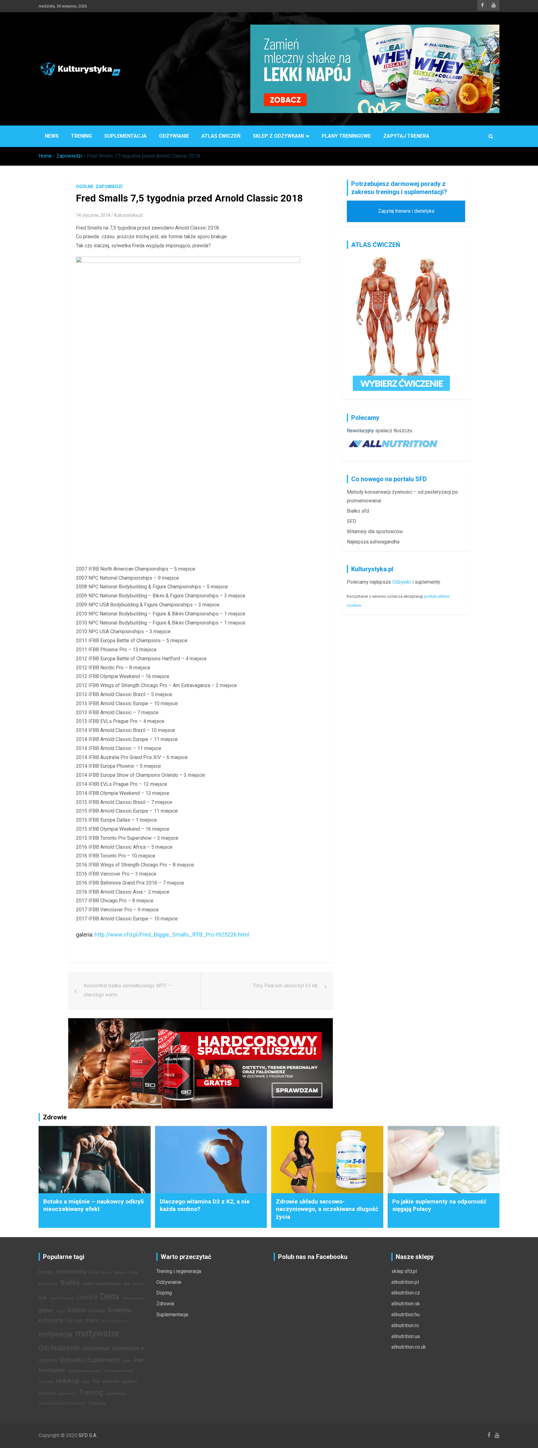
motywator (97, 1333)
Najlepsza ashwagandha (373, 542)
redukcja (67, 1380)
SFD (351, 521)
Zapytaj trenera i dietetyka (406, 211)
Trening (81, 136)
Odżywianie (174, 136)
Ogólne (84, 186)
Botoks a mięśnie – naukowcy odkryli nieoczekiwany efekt (93, 1205)
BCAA (133, 1272)
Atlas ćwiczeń (220, 136)
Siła (96, 1381)
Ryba (85, 1382)
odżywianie (96, 1348)
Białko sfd (358, 511)
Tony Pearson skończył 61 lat (285, 986)
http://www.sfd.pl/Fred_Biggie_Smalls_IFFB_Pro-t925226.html (172, 934)
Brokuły (138, 1284)
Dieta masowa (133, 1298)
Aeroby (46, 1272)
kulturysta (51, 1320)
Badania (120, 1272)
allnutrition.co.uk (408, 1347)
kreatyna (119, 1310)
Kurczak (74, 1320)
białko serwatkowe (102, 1283)
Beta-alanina (48, 1284)
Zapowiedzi (109, 186)
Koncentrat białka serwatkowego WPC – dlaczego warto (127, 990)
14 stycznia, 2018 (93, 215)
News (52, 136)
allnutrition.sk (405, 1304)
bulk (43, 1298)
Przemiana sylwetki (119, 1371)
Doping (164, 1293)
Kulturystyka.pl (128, 215)
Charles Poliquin (62, 1298)
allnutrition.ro (405, 1325)
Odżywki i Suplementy (90, 1360)
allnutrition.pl (405, 1282)
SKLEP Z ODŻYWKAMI (278, 136)
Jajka (60, 1311)
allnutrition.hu (405, 1314)
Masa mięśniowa (114, 1321)
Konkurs (97, 1310)
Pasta (126, 1361)
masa (91, 1320)
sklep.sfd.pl (404, 1271)
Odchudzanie (59, 1348)
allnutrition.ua (405, 1336)
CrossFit (87, 1297)
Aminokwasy (71, 1272)
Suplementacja (125, 136)
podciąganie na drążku (85, 1371)
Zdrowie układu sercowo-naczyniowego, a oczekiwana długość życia (327, 1209)
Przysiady (46, 1382)
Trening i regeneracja (178, 1271)
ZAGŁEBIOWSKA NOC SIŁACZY (62, 1404)
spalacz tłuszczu (393, 431)
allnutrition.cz (405, 1293)
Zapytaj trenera (406, 136)
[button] (200, 950)
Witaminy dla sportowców (375, 531)
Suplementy (67, 1394)
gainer (46, 1310)
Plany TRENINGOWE (346, 136)
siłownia (110, 1381)
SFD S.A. (87, 1435)
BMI (127, 1284)
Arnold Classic (100, 1272)
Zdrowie (165, 1304)
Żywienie (97, 1403)
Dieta (109, 1297)
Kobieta (77, 1310)
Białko (70, 1283)
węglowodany (116, 1394)
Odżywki (401, 582)
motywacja (56, 1334)
